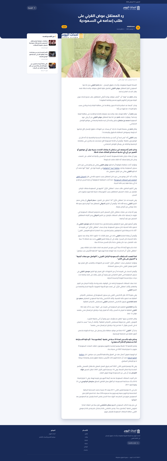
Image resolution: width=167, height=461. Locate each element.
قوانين (86, 446)
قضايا (86, 440)
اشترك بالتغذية (132, 443)
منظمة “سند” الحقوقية (111, 168)
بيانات (86, 437)
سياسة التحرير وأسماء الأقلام (47, 437)
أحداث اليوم (52, 434)
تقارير (86, 434)
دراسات (86, 450)
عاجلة (86, 443)
